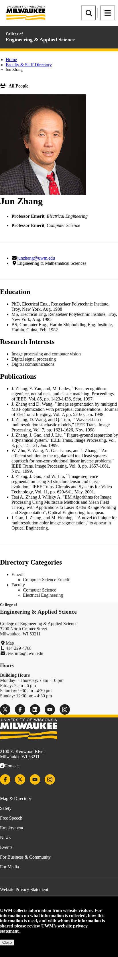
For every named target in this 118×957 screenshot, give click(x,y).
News (5, 837)
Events (6, 847)
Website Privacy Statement (24, 889)
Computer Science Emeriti (46, 579)
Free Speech (11, 818)
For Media (9, 866)
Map (10, 643)
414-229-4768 (19, 648)
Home (11, 59)
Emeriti (18, 574)
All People (18, 85)
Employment (11, 827)
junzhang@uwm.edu (36, 258)
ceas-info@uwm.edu (24, 653)
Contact (12, 765)
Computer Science (39, 590)
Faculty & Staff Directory (29, 64)
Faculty (18, 584)
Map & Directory (15, 798)
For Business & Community (25, 857)
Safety (5, 808)
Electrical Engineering (43, 595)
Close (7, 942)
